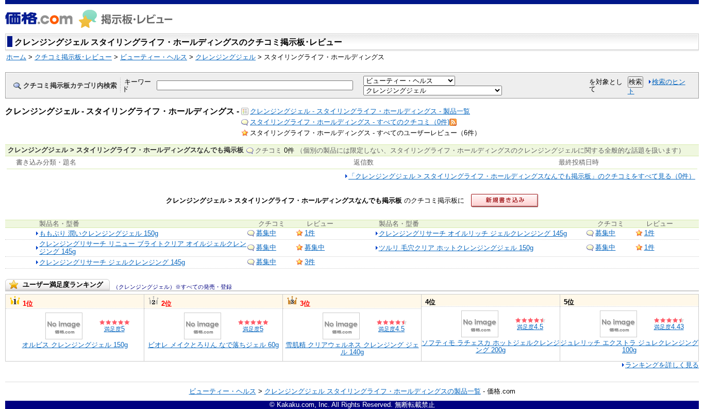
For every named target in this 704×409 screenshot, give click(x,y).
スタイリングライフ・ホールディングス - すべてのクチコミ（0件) (349, 122)
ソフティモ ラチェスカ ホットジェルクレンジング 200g (491, 346)
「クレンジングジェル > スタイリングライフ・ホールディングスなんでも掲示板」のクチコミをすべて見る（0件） (521, 176)
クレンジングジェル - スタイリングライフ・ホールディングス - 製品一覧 (360, 111)
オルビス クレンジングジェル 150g (75, 345)
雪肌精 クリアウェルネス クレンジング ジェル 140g (352, 348)
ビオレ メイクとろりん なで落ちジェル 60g (213, 345)
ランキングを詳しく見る (662, 365)
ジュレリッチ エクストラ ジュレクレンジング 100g (629, 346)
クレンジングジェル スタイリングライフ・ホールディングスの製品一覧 (372, 391)
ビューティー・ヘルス (222, 391)
